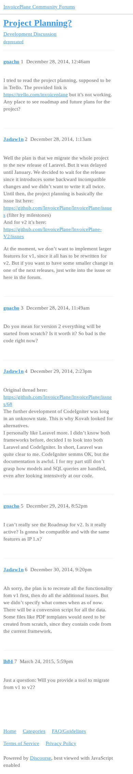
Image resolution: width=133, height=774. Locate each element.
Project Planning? (37, 23)
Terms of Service (21, 743)
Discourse (40, 758)
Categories (34, 731)
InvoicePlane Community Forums (39, 7)
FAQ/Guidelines (69, 731)
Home (9, 731)
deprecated (13, 41)
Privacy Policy (61, 743)
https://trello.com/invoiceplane (35, 94)
